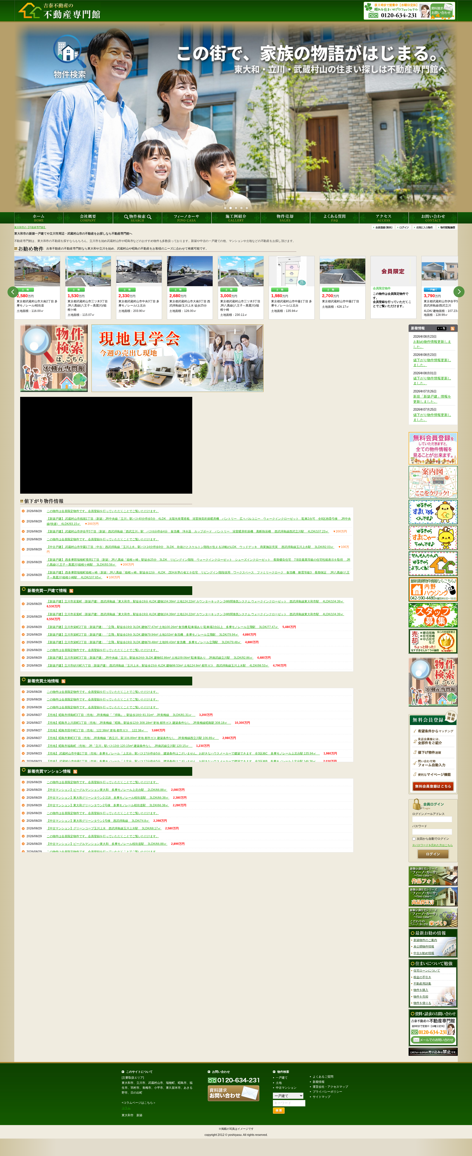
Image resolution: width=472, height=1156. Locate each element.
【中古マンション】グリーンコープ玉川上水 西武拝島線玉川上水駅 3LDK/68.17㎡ (104, 828)
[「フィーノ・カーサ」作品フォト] (433, 875)
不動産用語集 (422, 983)
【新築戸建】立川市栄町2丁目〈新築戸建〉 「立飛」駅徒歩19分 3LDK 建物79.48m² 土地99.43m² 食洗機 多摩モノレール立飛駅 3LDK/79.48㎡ (144, 642)
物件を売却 (420, 996)
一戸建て (282, 1077)
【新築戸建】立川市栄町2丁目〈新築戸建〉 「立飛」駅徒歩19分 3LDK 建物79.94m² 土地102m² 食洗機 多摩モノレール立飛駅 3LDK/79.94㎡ (143, 634)
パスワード (419, 826)
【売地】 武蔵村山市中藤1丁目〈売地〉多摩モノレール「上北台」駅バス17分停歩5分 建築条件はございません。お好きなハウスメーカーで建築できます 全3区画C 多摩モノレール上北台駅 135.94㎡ (183, 753)
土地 (279, 1083)
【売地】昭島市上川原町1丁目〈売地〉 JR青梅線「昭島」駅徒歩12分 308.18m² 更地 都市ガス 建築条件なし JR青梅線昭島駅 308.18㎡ (139, 722)
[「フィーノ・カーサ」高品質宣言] (433, 896)
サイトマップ (321, 1097)
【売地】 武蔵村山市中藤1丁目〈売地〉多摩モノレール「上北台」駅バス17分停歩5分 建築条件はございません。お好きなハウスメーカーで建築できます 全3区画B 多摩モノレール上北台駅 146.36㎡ (183, 761)
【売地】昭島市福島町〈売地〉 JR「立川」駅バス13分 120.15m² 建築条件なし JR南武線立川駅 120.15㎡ (119, 746)
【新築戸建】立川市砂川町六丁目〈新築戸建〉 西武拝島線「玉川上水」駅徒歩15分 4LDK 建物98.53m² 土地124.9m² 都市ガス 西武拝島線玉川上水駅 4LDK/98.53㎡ (158, 665)
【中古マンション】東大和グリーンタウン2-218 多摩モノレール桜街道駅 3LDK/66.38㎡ (108, 797)
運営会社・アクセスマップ (330, 1086)
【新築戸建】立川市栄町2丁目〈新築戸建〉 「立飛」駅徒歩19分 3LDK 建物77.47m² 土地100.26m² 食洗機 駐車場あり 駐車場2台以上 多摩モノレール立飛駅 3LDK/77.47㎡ (163, 627)
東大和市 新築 (132, 1115)
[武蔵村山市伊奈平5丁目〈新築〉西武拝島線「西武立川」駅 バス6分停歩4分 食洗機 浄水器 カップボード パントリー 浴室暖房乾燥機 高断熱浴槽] (37, 271)
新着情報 (318, 1082)
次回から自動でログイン (433, 838)
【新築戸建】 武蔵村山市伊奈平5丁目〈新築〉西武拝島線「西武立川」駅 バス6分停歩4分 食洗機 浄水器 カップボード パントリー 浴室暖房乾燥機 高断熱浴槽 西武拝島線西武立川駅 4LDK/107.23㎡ (188, 531)
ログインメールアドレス (428, 814)
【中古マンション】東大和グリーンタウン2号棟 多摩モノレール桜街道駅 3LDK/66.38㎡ (108, 805)
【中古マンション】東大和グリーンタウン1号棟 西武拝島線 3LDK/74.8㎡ (98, 820)
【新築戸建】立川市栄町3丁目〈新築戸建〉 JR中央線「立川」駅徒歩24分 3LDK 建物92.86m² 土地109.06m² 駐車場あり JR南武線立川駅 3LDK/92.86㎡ (150, 657)
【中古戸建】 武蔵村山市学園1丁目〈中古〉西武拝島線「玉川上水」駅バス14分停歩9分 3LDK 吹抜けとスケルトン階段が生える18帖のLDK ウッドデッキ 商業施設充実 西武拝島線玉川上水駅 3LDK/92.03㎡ (190, 547)
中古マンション (286, 1087)
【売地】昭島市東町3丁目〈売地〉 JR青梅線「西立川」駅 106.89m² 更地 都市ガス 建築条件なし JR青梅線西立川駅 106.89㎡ (133, 738)
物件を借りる (422, 1003)
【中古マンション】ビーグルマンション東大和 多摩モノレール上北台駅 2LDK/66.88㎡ (107, 790)
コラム (126, 1108)
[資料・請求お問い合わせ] (433, 1027)
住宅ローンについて (426, 971)
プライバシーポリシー (327, 1091)
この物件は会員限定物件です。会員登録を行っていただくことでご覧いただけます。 (103, 511)
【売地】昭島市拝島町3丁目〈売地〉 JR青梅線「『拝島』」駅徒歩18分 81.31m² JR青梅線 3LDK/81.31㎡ (121, 715)
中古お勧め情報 (423, 953)
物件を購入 (420, 990)
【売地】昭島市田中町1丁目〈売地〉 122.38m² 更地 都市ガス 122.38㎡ (97, 730)
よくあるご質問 (323, 1076)
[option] (37, 288)
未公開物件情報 (423, 946)
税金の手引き (422, 977)
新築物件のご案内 (425, 940)
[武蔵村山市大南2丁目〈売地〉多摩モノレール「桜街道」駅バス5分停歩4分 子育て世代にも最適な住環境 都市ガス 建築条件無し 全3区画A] (444, 271)
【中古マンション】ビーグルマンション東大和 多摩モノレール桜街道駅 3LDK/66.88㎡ (107, 844)
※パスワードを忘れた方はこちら (432, 845)
